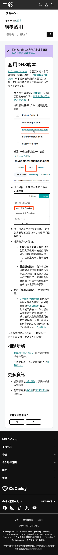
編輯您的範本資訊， (24, 353)
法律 (16, 520)
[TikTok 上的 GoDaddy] (19, 509)
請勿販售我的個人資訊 (29, 526)
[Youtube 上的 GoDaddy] (34, 509)
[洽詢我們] (40, 5)
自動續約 (30, 381)
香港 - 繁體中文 (10, 501)
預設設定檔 (41, 390)
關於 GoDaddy (10, 439)
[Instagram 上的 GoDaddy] (12, 509)
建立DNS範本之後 (17, 71)
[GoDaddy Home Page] (14, 488)
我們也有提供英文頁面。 (25, 53)
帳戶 (4, 470)
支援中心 (7, 447)
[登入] (46, 5)
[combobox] (25, 34)
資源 (4, 454)
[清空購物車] (53, 5)
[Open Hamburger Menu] (3, 5)
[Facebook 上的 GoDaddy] (4, 509)
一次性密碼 (40, 327)
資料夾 (29, 390)
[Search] (50, 34)
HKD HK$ (46, 501)
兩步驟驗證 (33, 306)
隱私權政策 (28, 520)
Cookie (41, 520)
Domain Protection (30, 298)
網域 (19, 20)
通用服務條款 (36, 549)
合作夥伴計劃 (9, 462)
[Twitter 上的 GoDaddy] (27, 509)
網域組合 (39, 93)
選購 (4, 478)
